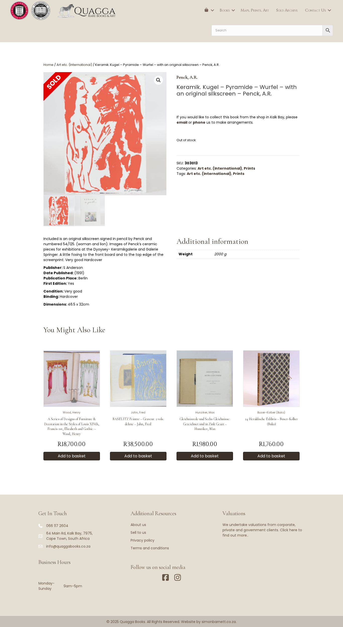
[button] (212, 10)
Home (48, 64)
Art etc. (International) (74, 64)
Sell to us (138, 532)
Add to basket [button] (72, 456)
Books (225, 10)
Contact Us (315, 10)
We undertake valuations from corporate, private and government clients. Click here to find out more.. (262, 530)
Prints (249, 168)
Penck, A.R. (187, 77)
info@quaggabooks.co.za (68, 546)
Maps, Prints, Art (255, 10)
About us (138, 524)
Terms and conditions (150, 548)
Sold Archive (287, 10)
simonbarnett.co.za (219, 621)
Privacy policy (142, 540)
